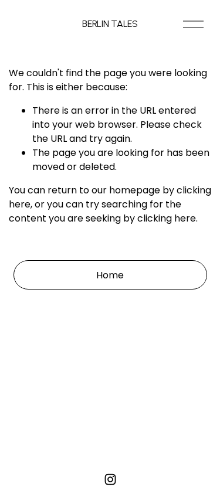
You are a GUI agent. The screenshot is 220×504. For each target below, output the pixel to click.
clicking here (166, 218)
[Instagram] (110, 479)
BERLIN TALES (109, 23)
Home (110, 275)
